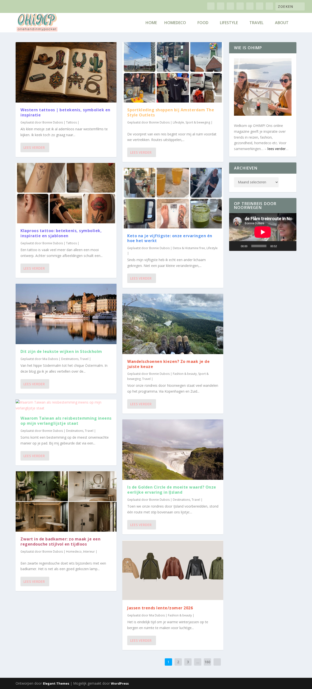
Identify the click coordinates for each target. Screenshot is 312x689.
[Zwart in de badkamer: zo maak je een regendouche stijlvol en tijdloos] (66, 501)
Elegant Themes (56, 683)
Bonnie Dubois (52, 122)
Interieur (89, 551)
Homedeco (175, 23)
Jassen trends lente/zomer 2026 (160, 608)
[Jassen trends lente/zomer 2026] (172, 570)
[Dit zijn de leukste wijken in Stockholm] (66, 314)
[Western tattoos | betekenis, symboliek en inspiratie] (66, 72)
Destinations (69, 359)
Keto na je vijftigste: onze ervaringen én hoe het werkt (169, 238)
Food (202, 23)
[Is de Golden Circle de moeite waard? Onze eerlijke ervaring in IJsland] (172, 449)
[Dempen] (282, 246)
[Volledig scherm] (290, 246)
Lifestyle (229, 23)
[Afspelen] (235, 246)
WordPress (120, 683)
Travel (256, 23)
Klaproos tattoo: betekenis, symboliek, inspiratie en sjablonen (61, 233)
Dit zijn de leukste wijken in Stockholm (61, 351)
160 (207, 662)
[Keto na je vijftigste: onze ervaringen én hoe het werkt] (172, 198)
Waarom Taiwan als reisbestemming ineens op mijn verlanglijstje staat (66, 420)
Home (151, 23)
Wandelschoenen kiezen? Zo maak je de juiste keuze (168, 364)
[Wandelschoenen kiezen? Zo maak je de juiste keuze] (172, 324)
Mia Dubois (50, 359)
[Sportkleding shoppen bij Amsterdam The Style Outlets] (172, 72)
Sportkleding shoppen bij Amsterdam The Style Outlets (170, 112)
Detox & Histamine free (189, 248)
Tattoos (71, 122)
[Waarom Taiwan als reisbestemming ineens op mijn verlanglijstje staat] (66, 405)
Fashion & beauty (185, 374)
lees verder (276, 148)
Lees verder (34, 147)
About (282, 23)
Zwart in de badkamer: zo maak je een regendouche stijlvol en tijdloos (60, 541)
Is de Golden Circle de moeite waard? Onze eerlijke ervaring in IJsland (171, 489)
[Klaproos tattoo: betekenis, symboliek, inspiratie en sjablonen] (66, 193)
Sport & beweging (197, 122)
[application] (262, 232)
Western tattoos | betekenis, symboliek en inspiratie (65, 112)
